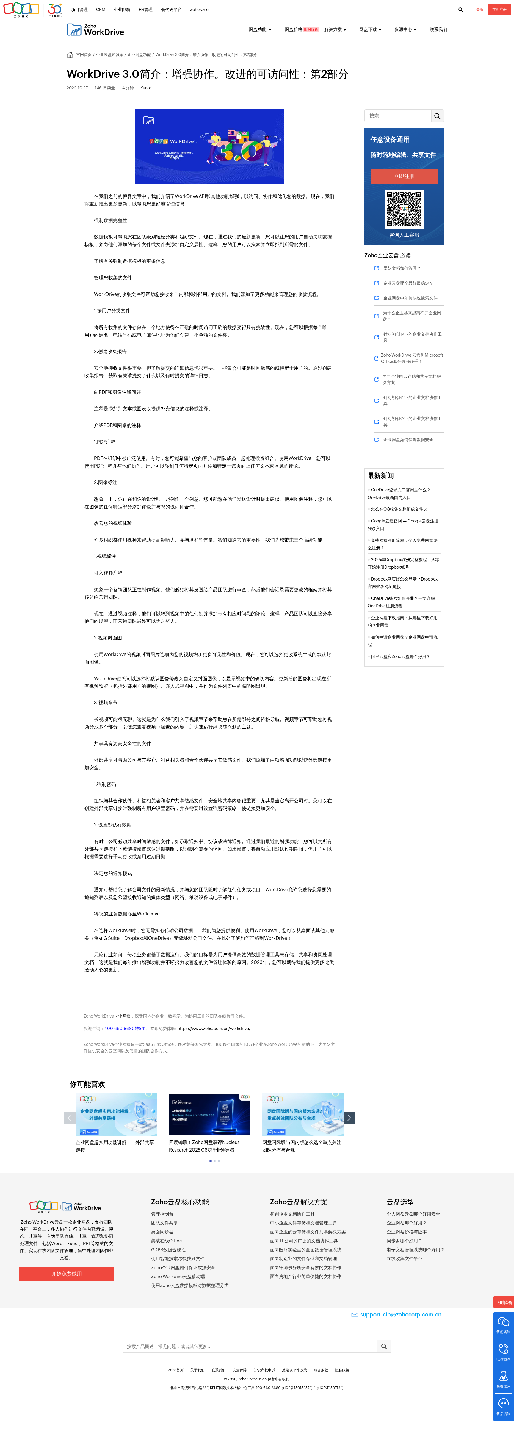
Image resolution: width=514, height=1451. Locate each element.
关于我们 (197, 1370)
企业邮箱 (122, 9)
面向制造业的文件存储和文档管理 (303, 1258)
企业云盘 (388, 255)
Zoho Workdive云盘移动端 (178, 1276)
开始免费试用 (66, 1274)
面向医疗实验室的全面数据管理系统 (305, 1249)
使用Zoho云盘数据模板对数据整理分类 (190, 1285)
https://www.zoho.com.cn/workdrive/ (214, 1028)
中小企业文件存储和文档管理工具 (303, 1222)
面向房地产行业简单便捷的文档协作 (305, 1276)
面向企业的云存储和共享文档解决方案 (412, 379)
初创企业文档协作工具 (292, 1213)
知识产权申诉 (264, 1370)
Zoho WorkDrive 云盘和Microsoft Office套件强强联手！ (412, 358)
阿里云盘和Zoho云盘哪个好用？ (400, 656)
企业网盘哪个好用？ (407, 1222)
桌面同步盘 (162, 1231)
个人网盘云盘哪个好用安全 (413, 1213)
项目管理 (79, 9)
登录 (479, 9)
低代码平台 (171, 9)
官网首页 (84, 54)
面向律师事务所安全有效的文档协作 (305, 1267)
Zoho (370, 255)
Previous (70, 1118)
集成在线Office (166, 1240)
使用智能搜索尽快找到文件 (178, 1258)
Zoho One (199, 9)
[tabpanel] (116, 1123)
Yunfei (146, 87)
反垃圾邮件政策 (294, 1370)
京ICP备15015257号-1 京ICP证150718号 (312, 1388)
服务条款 (321, 1370)
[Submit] (384, 1346)
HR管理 (146, 9)
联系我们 (438, 29)
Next (349, 1118)
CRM (100, 9)
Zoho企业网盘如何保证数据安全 (183, 1267)
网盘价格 (294, 29)
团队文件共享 (164, 1222)
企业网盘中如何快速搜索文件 (410, 298)
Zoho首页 (176, 1370)
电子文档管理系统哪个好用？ (416, 1249)
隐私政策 (342, 1370)
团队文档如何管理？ (402, 268)
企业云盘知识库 (109, 54)
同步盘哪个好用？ (404, 1240)
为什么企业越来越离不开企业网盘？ (412, 316)
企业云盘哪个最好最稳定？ (408, 283)
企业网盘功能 (139, 54)
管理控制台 (162, 1213)
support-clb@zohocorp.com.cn (400, 1314)
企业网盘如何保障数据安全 (408, 439)
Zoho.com (33, 9)
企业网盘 (122, 1016)
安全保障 (240, 1370)
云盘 (58, 1221)
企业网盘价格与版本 (407, 1231)
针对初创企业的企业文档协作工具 (412, 337)
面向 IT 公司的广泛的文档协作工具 (304, 1240)
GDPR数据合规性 (168, 1249)
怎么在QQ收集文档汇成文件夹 (399, 509)
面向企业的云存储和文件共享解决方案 (308, 1231)
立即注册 (499, 9)
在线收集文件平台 (404, 1258)
